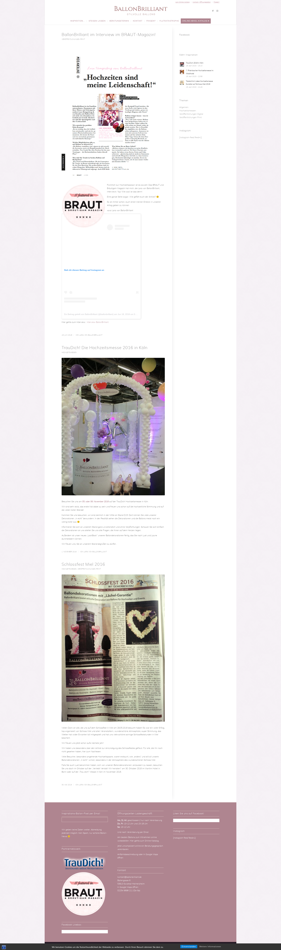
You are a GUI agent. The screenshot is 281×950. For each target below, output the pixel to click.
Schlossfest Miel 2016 (83, 564)
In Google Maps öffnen (127, 887)
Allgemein (184, 107)
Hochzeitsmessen (69, 352)
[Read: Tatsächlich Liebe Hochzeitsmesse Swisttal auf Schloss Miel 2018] (182, 82)
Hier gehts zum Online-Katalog (144, 841)
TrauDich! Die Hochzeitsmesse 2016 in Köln (105, 348)
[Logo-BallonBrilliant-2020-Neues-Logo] (140, 10)
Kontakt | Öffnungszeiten (202, 2)
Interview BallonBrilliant (98, 322)
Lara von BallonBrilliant (90, 335)
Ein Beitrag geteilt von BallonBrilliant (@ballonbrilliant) (89, 314)
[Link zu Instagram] (217, 11)
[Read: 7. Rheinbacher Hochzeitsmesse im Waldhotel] (182, 72)
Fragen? (217, 2)
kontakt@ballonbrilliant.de (129, 877)
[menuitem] (182, 2)
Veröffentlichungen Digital (191, 114)
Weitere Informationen (210, 946)
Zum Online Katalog (182, 2)
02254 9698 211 (125, 891)
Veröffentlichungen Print (73, 39)
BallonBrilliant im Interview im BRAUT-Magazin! (109, 35)
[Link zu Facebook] (213, 11)
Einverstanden (189, 946)
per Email (144, 832)
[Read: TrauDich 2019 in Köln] (182, 64)
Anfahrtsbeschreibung (128, 854)
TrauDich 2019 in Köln (194, 63)
